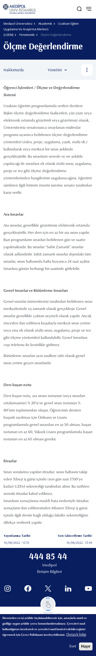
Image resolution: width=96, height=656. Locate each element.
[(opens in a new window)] (7, 589)
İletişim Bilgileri (49, 572)
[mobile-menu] (88, 9)
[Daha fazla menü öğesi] (87, 69)
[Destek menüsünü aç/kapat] (48, 604)
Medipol (49, 565)
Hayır (85, 646)
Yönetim (55, 69)
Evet (72, 646)
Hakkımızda (13, 69)
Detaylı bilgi (76, 635)
